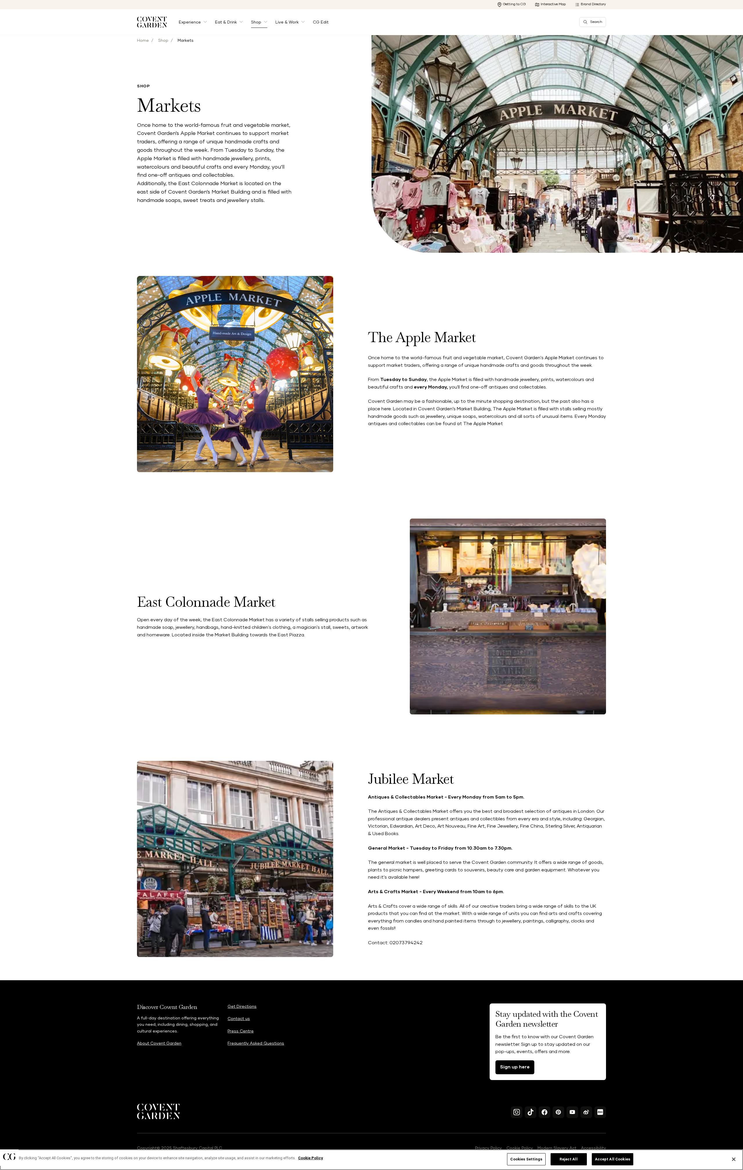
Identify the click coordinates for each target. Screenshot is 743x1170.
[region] (371, 1159)
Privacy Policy (488, 1148)
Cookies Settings (526, 1159)
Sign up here (515, 1067)
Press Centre (241, 1031)
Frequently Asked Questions (256, 1043)
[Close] (733, 1159)
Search (596, 22)
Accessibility (593, 1148)
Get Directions (242, 1007)
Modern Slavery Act (557, 1148)
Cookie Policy (519, 1148)
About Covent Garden (159, 1043)
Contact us (239, 1019)
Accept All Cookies (612, 1159)
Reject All (568, 1159)
